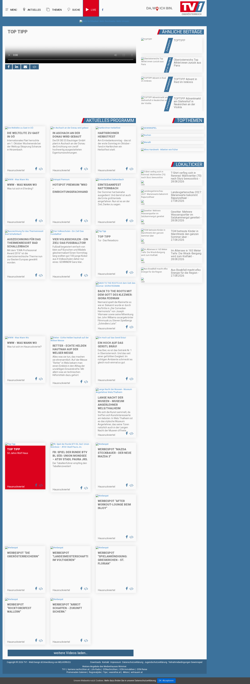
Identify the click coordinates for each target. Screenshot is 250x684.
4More (126, 672)
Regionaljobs (95, 672)
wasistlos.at (115, 672)
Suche (76, 9)
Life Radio (96, 669)
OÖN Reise (142, 669)
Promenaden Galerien (76, 672)
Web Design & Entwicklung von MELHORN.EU (50, 662)
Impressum (115, 662)
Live (93, 9)
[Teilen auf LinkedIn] (17, 66)
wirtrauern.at (137, 672)
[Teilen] (25, 66)
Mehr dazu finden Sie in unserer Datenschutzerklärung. (130, 680)
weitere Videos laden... (70, 653)
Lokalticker (189, 164)
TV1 (64, 669)
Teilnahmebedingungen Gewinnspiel (185, 662)
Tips (105, 672)
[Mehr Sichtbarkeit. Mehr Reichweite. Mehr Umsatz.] (105, 21)
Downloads (95, 662)
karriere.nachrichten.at (78, 669)
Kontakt (105, 662)
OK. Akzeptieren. (166, 680)
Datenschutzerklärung (132, 662)
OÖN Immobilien (127, 669)
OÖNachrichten (110, 669)
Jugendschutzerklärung (156, 662)
